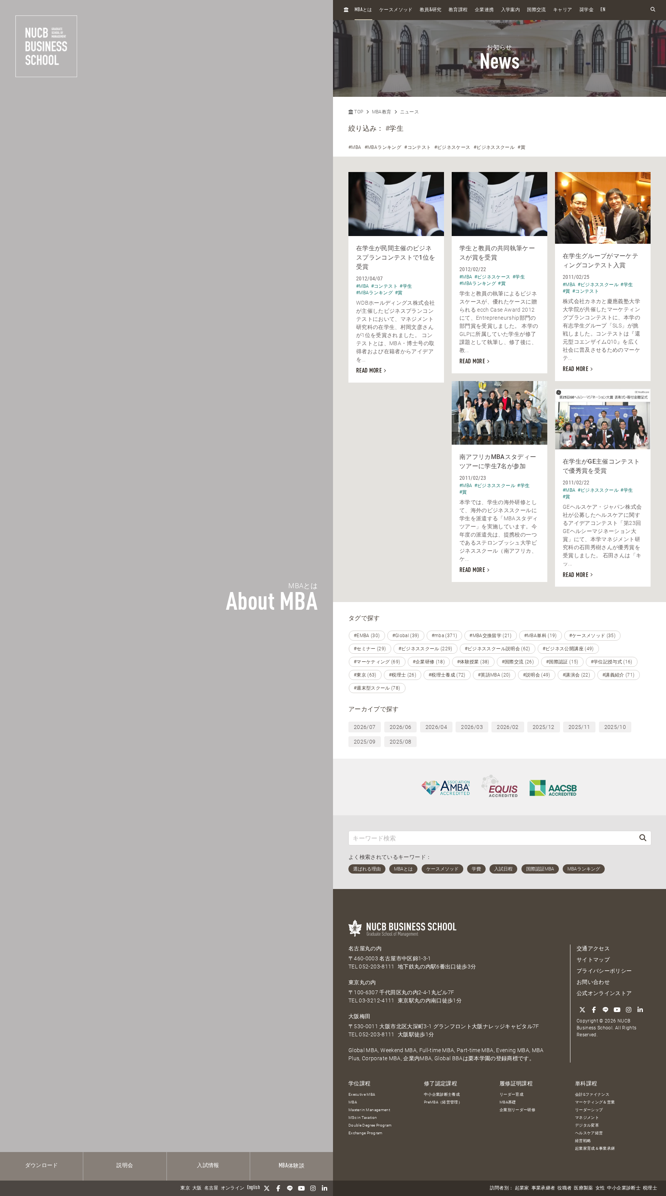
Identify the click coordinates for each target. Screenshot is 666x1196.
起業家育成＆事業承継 (595, 1148)
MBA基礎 (508, 1102)
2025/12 (543, 727)
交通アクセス (593, 948)
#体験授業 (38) (473, 662)
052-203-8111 (376, 966)
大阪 (197, 1188)
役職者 (564, 1188)
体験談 (291, 1166)
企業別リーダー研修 (517, 1110)
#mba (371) (444, 635)
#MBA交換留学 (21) (490, 635)
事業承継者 (543, 1188)
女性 (600, 1188)
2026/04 (436, 727)
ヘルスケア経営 (589, 1133)
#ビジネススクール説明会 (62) (497, 648)
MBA (352, 1102)
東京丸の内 (362, 982)
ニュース (409, 112)
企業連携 (484, 10)
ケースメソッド (395, 10)
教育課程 (458, 10)
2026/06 (400, 727)
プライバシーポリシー (604, 971)
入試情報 (208, 1165)
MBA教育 (382, 112)
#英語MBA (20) (494, 675)
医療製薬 (583, 1188)
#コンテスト (417, 147)
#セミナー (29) (370, 648)
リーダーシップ (589, 1110)
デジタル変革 (587, 1125)
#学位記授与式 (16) (611, 662)
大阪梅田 (359, 1016)
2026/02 (507, 727)
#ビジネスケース (452, 147)
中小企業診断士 (623, 1188)
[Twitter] (266, 1188)
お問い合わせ (593, 982)
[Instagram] (313, 1188)
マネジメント (587, 1117)
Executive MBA (361, 1094)
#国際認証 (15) (562, 662)
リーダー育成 (511, 1094)
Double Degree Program (370, 1125)
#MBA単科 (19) (540, 635)
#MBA (354, 147)
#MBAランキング (383, 147)
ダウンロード (41, 1165)
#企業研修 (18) (429, 662)
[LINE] (290, 1188)
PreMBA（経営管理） (443, 1102)
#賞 (521, 147)
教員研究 (431, 9)
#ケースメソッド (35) (592, 635)
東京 (185, 1188)
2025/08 (400, 742)
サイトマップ (593, 959)
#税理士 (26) (402, 675)
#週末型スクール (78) (377, 688)
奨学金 (586, 10)
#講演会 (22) (576, 675)
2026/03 (472, 727)
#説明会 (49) (536, 675)
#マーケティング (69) (377, 662)
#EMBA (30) (367, 635)
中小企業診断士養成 (442, 1094)
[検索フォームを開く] (653, 10)
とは (363, 9)
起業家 (522, 1188)
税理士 (650, 1188)
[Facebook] (278, 1188)
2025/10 (615, 727)
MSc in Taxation (362, 1117)
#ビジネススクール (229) (425, 648)
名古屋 (211, 1188)
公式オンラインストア (604, 993)
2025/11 (579, 727)
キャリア (562, 10)
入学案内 (510, 10)
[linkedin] (324, 1188)
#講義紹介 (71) (618, 675)
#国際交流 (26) (518, 662)
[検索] (643, 838)
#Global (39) (405, 635)
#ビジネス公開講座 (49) (568, 648)
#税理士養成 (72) (447, 675)
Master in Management (369, 1110)
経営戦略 (583, 1141)
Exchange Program (365, 1133)
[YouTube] (301, 1188)
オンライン (233, 1188)
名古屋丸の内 (365, 948)
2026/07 (364, 727)
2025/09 (364, 742)
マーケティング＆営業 (595, 1102)
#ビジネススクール (494, 147)
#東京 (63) (365, 675)
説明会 (124, 1165)
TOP (358, 112)
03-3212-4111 (376, 1000)
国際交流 (536, 10)
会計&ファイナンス (592, 1094)
